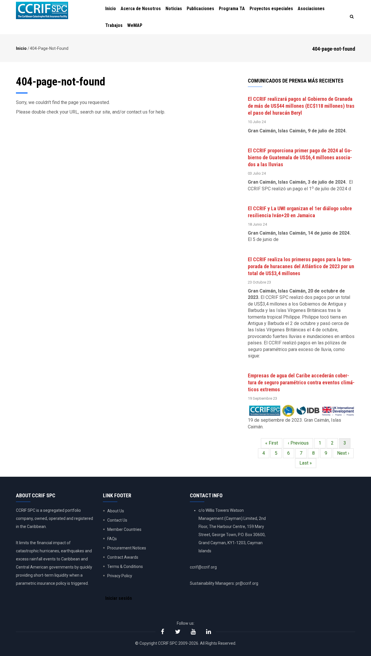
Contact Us (117, 520)
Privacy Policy (119, 575)
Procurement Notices (126, 548)
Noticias (174, 8)
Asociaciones (311, 8)
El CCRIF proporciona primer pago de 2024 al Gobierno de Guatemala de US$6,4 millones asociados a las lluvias (300, 157)
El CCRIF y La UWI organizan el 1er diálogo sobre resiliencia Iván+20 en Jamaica (300, 211)
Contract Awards (122, 557)
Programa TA (232, 8)
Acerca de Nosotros (141, 8)
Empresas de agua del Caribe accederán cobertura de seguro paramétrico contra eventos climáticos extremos (301, 382)
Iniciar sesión (118, 598)
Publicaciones (200, 8)
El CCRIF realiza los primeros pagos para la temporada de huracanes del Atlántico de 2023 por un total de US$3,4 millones (301, 266)
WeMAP (134, 25)
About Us (115, 511)
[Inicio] (42, 10)
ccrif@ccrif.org (203, 567)
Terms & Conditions (125, 566)
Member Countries (124, 529)
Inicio (110, 8)
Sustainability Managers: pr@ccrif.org (224, 583)
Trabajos (114, 25)
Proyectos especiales (271, 8)
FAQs (112, 538)
